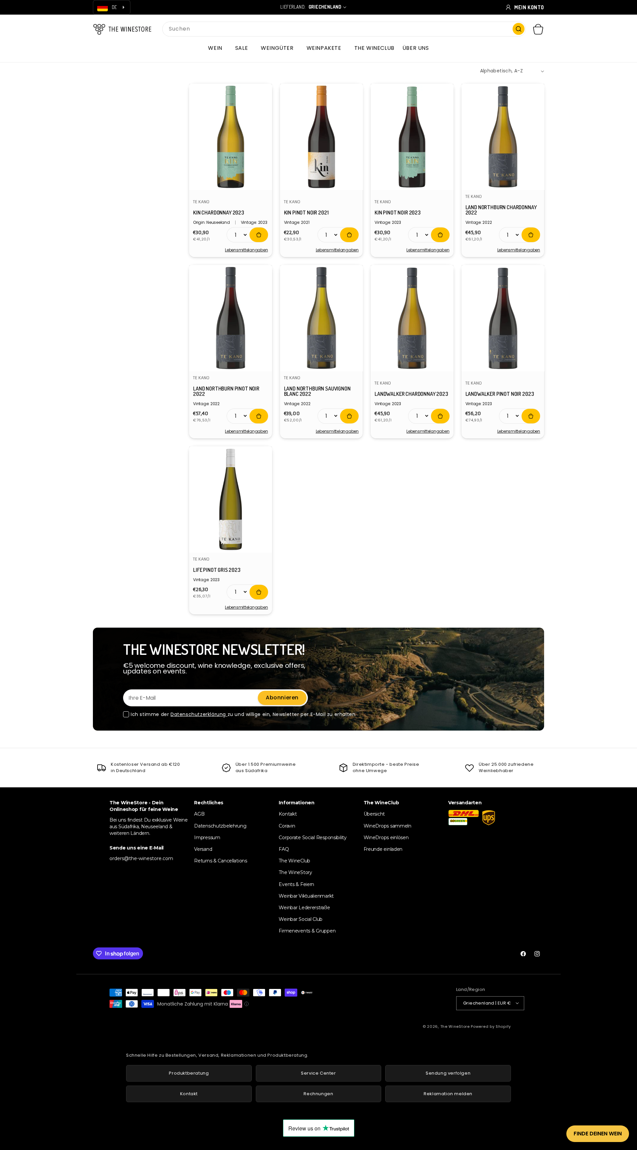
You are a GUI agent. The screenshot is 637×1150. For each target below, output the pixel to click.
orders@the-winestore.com (141, 858)
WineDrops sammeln (387, 826)
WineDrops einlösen (386, 837)
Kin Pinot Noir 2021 (306, 212)
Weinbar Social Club (300, 919)
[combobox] (344, 29)
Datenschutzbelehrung (220, 826)
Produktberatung (189, 1073)
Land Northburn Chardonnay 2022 (501, 210)
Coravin (287, 826)
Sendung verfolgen (448, 1073)
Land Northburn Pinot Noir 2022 (226, 391)
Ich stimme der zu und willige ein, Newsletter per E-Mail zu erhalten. (244, 714)
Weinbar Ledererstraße (304, 907)
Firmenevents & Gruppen (307, 931)
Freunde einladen (383, 849)
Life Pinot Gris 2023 (217, 570)
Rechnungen (318, 1094)
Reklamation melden (448, 1094)
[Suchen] (518, 29)
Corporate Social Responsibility (312, 837)
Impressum (207, 837)
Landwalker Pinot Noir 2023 (499, 394)
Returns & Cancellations (220, 861)
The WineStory (295, 872)
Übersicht (374, 814)
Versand (203, 849)
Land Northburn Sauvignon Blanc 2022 (317, 391)
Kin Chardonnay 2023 (218, 212)
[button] (217, 48)
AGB (199, 814)
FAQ (284, 849)
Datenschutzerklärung (199, 714)
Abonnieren (282, 697)
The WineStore (455, 1026)
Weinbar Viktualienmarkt (306, 896)
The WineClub (294, 861)
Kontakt (288, 814)
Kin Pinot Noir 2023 (398, 212)
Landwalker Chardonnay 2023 (411, 394)
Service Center (318, 1073)
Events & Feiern (296, 884)
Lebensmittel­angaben (246, 250)
